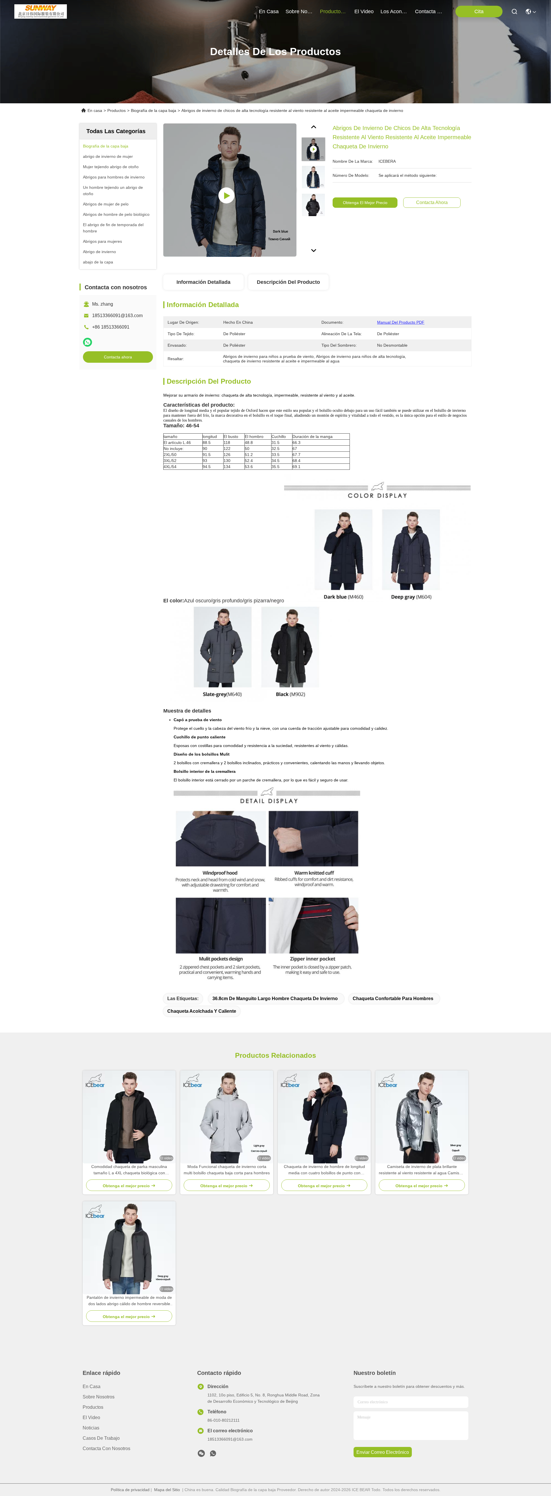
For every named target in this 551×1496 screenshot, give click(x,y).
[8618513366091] (213, 1455)
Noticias (91, 1427)
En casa (269, 11)
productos (331, 11)
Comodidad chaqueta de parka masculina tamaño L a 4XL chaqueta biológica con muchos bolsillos (129, 1170)
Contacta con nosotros (106, 1448)
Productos (116, 110)
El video (91, 1417)
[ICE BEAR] (40, 11)
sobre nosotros (299, 11)
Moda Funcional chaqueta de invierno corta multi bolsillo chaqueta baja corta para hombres (227, 1169)
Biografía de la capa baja (153, 110)
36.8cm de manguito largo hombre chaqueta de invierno (275, 998)
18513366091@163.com (117, 315)
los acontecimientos (394, 11)
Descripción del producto (288, 282)
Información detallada (203, 282)
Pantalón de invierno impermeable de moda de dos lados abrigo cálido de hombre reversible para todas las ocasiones (129, 1301)
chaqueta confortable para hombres (393, 998)
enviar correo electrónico (382, 1452)
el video (364, 11)
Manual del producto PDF (400, 322)
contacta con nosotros (429, 11)
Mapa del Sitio (167, 1489)
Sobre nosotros (99, 1396)
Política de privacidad (130, 1489)
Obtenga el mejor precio (365, 202)
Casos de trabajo (101, 1438)
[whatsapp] (87, 342)
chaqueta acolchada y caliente (201, 1011)
